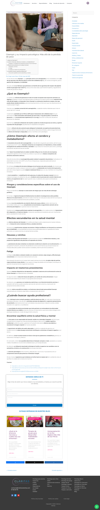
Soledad (35, 491)
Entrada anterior (11, 470)
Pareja (73, 60)
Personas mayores (77, 63)
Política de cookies (53, 498)
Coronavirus (75, 28)
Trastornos (35, 480)
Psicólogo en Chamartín (80, 482)
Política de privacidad (37, 498)
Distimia (49, 486)
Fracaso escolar (76, 45)
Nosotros (76, 489)
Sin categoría (75, 65)
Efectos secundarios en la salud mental (18, 65)
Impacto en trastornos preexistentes (17, 69)
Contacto (69, 3)
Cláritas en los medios (78, 23)
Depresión (75, 35)
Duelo (73, 40)
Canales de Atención (58, 3)
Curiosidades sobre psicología (80, 31)
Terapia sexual (65, 482)
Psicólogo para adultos (39, 479)
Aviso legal (66, 498)
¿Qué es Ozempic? (12, 60)
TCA (48, 484)
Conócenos (27, 3)
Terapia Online (65, 486)
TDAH (73, 67)
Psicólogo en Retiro (79, 486)
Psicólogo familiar (66, 479)
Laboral (35, 484)
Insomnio (74, 53)
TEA (73, 70)
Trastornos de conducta (53, 482)
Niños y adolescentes (77, 58)
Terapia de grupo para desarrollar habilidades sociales (32, 434)
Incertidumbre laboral (78, 50)
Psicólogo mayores (66, 484)
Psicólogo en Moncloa (80, 488)
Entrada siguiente (57, 470)
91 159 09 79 (14, 489)
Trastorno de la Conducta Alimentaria (82, 72)
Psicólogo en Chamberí (80, 484)
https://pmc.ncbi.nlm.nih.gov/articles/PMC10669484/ (26, 366)
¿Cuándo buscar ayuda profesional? (17, 71)
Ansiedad (74, 21)
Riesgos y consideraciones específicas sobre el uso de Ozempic (23, 63)
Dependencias (76, 33)
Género (74, 48)
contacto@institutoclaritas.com (20, 488)
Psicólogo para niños (52, 479)
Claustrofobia (75, 26)
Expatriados (75, 43)
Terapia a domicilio (66, 489)
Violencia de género (77, 77)
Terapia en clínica (66, 488)
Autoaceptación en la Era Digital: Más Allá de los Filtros (54, 434)
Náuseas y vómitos (13, 66)
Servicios (34, 3)
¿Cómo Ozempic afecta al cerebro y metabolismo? (21, 62)
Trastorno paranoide (77, 75)
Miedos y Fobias (76, 55)
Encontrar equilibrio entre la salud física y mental (19, 72)
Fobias (34, 482)
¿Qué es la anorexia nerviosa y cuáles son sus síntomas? (14, 434)
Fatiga (10, 68)
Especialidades (43, 3)
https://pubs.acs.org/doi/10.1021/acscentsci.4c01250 (25, 371)
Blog (50, 3)
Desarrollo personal (77, 38)
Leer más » (11, 453)
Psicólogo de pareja (66, 480)
